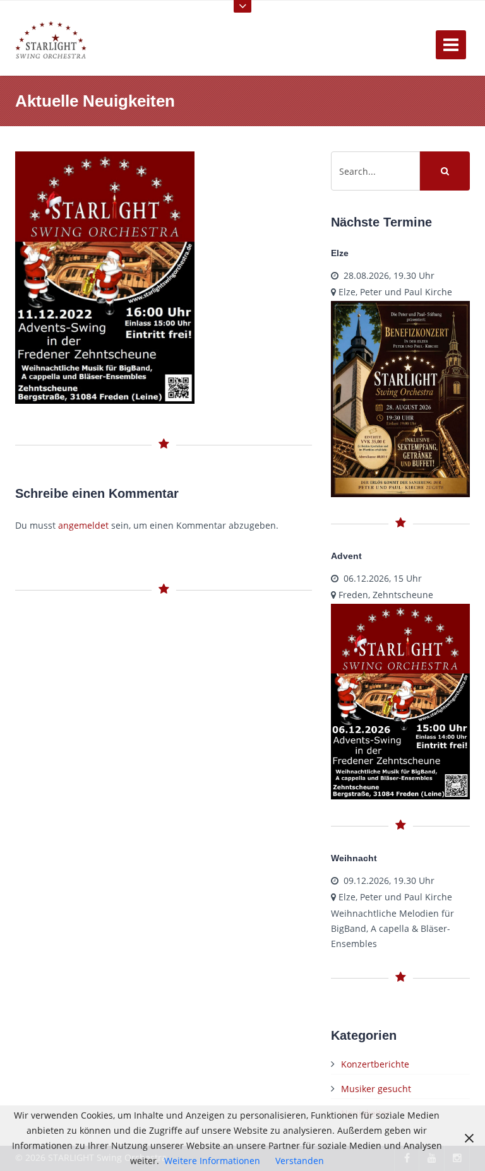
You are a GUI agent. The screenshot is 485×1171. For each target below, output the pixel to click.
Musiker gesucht (376, 1089)
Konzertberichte (375, 1064)
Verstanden (299, 1161)
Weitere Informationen (212, 1161)
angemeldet (83, 525)
